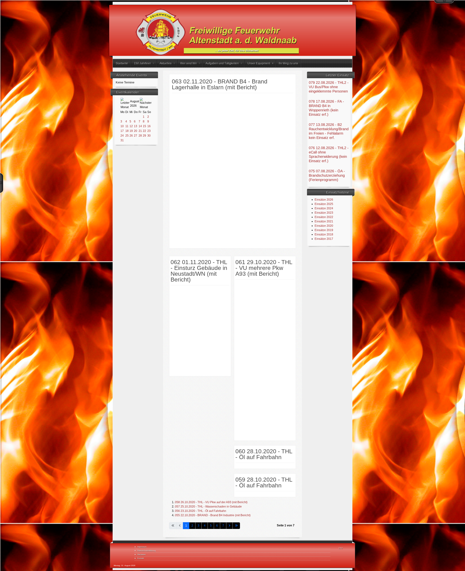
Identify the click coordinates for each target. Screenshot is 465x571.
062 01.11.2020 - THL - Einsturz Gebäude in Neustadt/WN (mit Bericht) (199, 271)
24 (122, 135)
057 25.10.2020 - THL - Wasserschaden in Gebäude (208, 506)
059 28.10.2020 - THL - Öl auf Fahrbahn (263, 482)
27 (135, 135)
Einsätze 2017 (324, 238)
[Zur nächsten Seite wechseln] (229, 525)
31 (122, 140)
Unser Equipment (258, 63)
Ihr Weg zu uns (288, 63)
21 (140, 130)
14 (140, 126)
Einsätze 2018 (324, 234)
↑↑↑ (340, 548)
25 (127, 135)
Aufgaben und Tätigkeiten (222, 63)
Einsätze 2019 (324, 230)
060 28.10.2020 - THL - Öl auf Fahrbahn (263, 454)
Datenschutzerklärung (146, 551)
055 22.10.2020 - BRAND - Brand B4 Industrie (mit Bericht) (212, 515)
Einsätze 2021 (324, 221)
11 (126, 126)
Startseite (122, 63)
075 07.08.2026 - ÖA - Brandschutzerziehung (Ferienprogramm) (327, 175)
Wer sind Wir (188, 63)
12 (131, 126)
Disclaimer (141, 554)
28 (140, 135)
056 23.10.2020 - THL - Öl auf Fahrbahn (200, 510)
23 (149, 130)
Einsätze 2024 (324, 208)
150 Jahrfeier (142, 63)
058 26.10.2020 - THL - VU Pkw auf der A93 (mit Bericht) (211, 502)
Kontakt (140, 558)
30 (149, 135)
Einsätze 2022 (324, 217)
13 (135, 126)
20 (135, 130)
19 (131, 130)
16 (149, 126)
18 (127, 130)
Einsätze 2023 (324, 212)
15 (144, 126)
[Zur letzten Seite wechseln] (236, 525)
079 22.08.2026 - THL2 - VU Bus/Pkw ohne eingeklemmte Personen (329, 87)
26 (131, 135)
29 (144, 135)
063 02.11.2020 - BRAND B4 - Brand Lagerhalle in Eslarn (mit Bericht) (219, 84)
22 (144, 130)
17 (122, 130)
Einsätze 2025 (324, 204)
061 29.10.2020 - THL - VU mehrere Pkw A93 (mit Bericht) (263, 268)
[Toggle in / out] (444, 1)
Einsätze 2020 (324, 225)
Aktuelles (165, 63)
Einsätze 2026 (324, 199)
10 (122, 126)
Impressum (141, 547)
